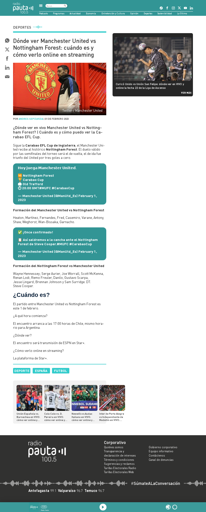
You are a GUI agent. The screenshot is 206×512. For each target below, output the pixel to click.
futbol (60, 370)
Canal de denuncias (161, 460)
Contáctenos (157, 455)
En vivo (44, 506)
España (41, 370)
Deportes (148, 13)
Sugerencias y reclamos (119, 464)
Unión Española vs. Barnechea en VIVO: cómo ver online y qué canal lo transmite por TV (28, 416)
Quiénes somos (113, 447)
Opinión (134, 13)
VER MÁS (186, 92)
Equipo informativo (161, 451)
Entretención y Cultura (113, 13)
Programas (58, 13)
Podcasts (43, 13)
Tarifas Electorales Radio (120, 468)
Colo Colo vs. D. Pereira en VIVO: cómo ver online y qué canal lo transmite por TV (54, 416)
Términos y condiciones (119, 460)
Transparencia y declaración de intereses (120, 453)
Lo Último (182, 13)
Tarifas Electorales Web (119, 472)
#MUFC (45, 188)
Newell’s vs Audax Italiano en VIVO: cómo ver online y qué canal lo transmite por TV (82, 416)
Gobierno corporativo (163, 447)
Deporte (21, 370)
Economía (91, 13)
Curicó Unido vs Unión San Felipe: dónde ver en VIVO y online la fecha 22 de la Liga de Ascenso (150, 85)
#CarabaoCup (63, 188)
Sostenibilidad (165, 13)
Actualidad (75, 13)
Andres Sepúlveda (31, 118)
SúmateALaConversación (155, 483)
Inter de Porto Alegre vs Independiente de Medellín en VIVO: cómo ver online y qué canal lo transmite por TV (111, 416)
